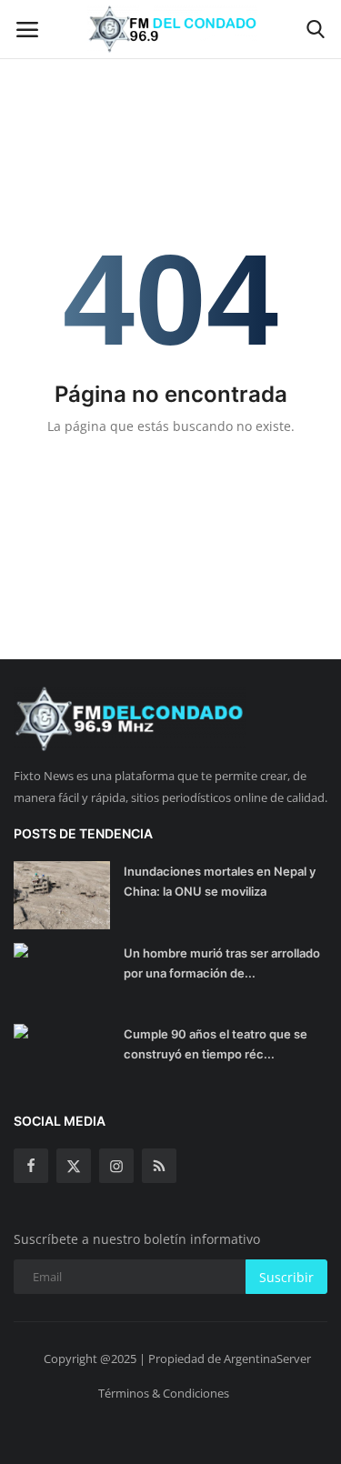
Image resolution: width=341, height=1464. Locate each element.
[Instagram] (116, 1165)
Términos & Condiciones (163, 1393)
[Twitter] (73, 1165)
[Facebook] (31, 1165)
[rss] (159, 1165)
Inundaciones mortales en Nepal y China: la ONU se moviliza (220, 881)
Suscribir (286, 1277)
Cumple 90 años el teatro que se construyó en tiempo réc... (215, 1044)
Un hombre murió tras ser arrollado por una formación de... (222, 963)
